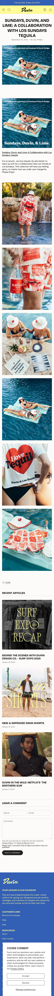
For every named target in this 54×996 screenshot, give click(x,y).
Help (4, 924)
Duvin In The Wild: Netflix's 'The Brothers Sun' (24, 784)
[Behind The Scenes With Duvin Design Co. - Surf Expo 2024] (27, 625)
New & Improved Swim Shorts (23, 723)
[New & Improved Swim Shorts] (27, 692)
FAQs (4, 920)
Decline (25, 982)
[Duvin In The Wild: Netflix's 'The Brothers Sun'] (27, 754)
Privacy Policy (17, 968)
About (4, 934)
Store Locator (8, 938)
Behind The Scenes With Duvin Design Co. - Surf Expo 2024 (23, 657)
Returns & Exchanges (11, 915)
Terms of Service (23, 843)
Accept (25, 976)
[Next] (51, 3)
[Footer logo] (10, 881)
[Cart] (50, 10)
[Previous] (3, 3)
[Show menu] (3, 10)
